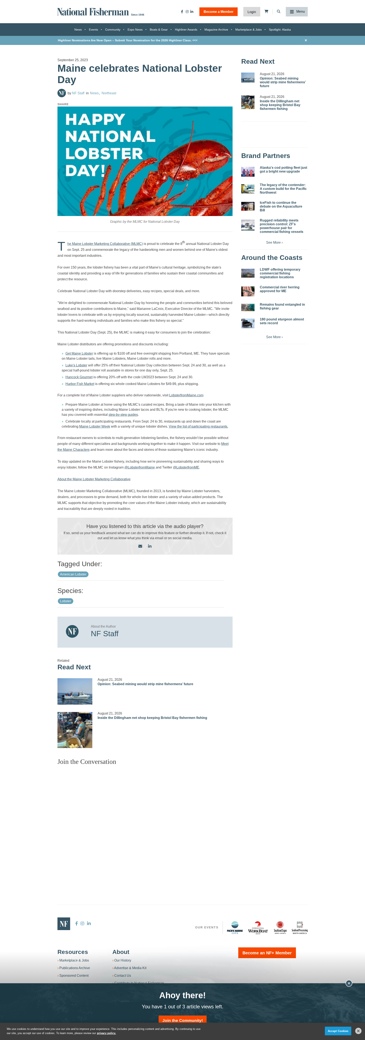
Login (252, 12)
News (78, 29)
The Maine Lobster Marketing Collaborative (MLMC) (105, 244)
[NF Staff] (61, 93)
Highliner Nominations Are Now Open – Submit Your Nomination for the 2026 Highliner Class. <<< (127, 40)
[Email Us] (140, 546)
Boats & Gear (159, 29)
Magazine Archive (216, 29)
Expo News (135, 29)
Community (112, 29)
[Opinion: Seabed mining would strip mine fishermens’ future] (75, 691)
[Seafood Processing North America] (300, 927)
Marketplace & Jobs (248, 29)
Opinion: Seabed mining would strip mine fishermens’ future (145, 684)
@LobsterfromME (186, 467)
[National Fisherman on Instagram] (187, 11)
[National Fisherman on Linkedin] (191, 11)
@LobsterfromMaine (139, 467)
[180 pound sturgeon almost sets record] (248, 323)
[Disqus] (145, 821)
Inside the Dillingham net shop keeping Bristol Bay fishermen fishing (152, 718)
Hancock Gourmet (79, 377)
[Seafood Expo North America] (280, 927)
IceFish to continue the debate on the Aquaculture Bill (281, 206)
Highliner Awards (186, 29)
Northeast (109, 93)
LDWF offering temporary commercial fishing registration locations (280, 273)
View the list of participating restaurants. (198, 426)
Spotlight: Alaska (280, 29)
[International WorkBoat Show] (258, 927)
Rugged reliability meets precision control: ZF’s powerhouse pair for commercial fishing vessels (281, 226)
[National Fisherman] (93, 11)
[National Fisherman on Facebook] (182, 11)
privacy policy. (106, 1033)
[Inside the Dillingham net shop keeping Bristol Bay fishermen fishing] (75, 730)
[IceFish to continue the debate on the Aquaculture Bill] (248, 206)
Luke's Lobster (76, 365)
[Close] (358, 1031)
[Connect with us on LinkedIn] (150, 546)
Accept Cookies (338, 1031)
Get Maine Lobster (79, 353)
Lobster (65, 601)
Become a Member (218, 12)
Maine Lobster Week (94, 426)
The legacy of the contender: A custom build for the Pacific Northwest (283, 188)
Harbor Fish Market (79, 384)
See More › (274, 242)
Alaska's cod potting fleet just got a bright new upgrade (283, 169)
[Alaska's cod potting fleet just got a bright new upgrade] (248, 172)
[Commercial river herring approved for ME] (248, 291)
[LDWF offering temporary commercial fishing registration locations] (248, 273)
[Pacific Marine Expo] (235, 927)
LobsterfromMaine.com (186, 395)
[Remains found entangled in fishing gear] (248, 307)
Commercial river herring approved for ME (280, 289)
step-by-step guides (123, 414)
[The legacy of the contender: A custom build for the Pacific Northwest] (248, 188)
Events (93, 29)
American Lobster (73, 574)
